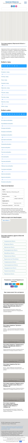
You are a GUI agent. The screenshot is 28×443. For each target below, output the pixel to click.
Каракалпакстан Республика (11, 259)
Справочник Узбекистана (12, 2)
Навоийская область (9, 253)
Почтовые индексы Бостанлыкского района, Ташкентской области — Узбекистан (10, 405)
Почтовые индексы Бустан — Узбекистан (12, 364)
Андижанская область (9, 241)
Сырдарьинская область (10, 268)
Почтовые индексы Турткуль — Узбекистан (12, 326)
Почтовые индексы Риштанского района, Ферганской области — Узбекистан (13, 306)
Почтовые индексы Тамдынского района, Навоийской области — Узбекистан (13, 346)
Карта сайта (7, 429)
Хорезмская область (9, 274)
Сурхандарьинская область (11, 265)
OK (20, 441)
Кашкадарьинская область (10, 250)
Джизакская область (9, 247)
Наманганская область (9, 256)
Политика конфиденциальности (8, 426)
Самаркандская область (10, 262)
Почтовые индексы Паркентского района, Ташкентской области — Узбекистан (13, 385)
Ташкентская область (9, 271)
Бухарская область (8, 244)
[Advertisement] (14, 26)
